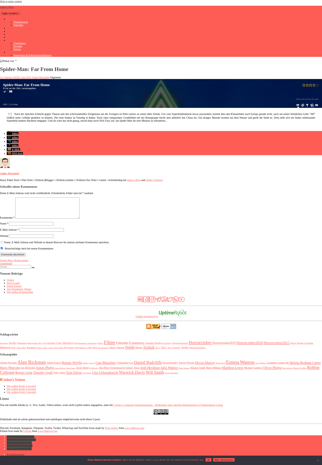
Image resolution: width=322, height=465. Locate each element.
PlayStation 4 (81, 348)
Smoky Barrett (116, 347)
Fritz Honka (166, 343)
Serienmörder (103, 348)
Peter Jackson (287, 368)
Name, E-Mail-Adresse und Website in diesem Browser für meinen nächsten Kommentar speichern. (56, 242)
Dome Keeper (14, 286)
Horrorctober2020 (249, 343)
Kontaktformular (15, 52)
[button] (12, 133)
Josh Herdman (150, 367)
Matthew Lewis (232, 367)
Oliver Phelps (272, 367)
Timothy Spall (43, 372)
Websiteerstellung (197, 348)
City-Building (49, 343)
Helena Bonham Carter (305, 362)
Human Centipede (305, 343)
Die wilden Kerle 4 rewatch (21, 389)
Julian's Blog (7, 7)
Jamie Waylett (60, 368)
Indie (13, 348)
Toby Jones (59, 372)
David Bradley (170, 362)
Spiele (10, 31)
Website (4, 236)
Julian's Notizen (154, 180)
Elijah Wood (220, 363)
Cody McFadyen (65, 343)
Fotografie (12, 28)
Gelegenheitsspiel (180, 343)
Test (169, 348)
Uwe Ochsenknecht (105, 372)
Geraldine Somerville (277, 362)
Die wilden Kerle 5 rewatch (21, 386)
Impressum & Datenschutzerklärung (32, 55)
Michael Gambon (253, 367)
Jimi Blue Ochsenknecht (112, 367)
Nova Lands (13, 283)
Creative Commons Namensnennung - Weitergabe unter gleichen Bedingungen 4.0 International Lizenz (168, 405)
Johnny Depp (132, 367)
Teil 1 (157, 348)
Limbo (44, 348)
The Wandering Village (19, 289)
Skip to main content (11, 1)
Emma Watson (240, 362)
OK (208, 460)
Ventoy (10, 280)
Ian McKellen (28, 367)
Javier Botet (82, 367)
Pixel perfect (111, 428)
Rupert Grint (24, 372)
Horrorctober (200, 342)
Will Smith (155, 372)
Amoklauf (4, 343)
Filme (10, 19)
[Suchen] (33, 267)
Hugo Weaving (10, 367)
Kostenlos (31, 347)
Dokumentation (80, 343)
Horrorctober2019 (224, 343)
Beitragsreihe (33, 343)
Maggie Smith (197, 367)
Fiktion (100, 343)
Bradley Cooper (89, 363)
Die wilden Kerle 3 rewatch (21, 392)
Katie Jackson (184, 368)
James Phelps (45, 367)
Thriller (185, 347)
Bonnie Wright (72, 362)
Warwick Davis (132, 372)
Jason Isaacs (70, 368)
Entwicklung (92, 343)
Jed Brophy (93, 368)
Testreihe (176, 348)
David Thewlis (187, 362)
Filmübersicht (20, 22)
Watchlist (18, 25)
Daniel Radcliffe (148, 362)
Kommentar (7, 217)
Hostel (293, 343)
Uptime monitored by (147, 316)
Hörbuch (5, 347)
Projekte (17, 46)
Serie (94, 347)
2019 (5, 104)
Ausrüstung (19, 43)
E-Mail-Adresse (9, 229)
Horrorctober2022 (277, 343)
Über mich (12, 40)
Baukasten (22, 343)
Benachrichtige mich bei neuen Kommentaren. (29, 248)
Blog (40, 343)
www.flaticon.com (134, 428)
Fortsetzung (136, 343)
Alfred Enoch (54, 362)
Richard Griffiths (299, 368)
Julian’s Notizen (14, 379)
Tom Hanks (87, 373)
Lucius (50, 348)
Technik (11, 34)
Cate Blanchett (105, 362)
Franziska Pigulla (153, 343)
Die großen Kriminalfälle (20, 292)
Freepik (27, 431)
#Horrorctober (14, 37)
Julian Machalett (40, 77)
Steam (138, 347)
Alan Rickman (31, 362)
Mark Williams (213, 367)
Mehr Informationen (223, 460)
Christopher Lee (124, 362)
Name (4, 223)
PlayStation (69, 348)
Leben (39, 348)
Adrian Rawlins (8, 362)
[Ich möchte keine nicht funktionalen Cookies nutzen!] (317, 460)
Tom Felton (74, 372)
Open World (58, 348)
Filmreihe (122, 343)
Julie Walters (169, 367)
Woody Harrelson (171, 373)
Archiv (13, 343)
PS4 (90, 348)
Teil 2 (164, 347)
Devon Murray (205, 362)
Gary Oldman (260, 363)
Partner (17, 49)
